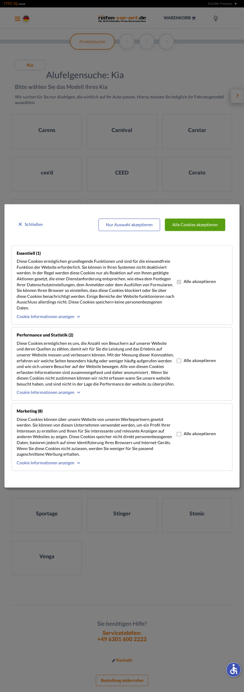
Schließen (34, 224)
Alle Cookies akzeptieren (195, 224)
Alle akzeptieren (200, 281)
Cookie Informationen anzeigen (45, 316)
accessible (234, 669)
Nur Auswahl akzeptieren (129, 224)
